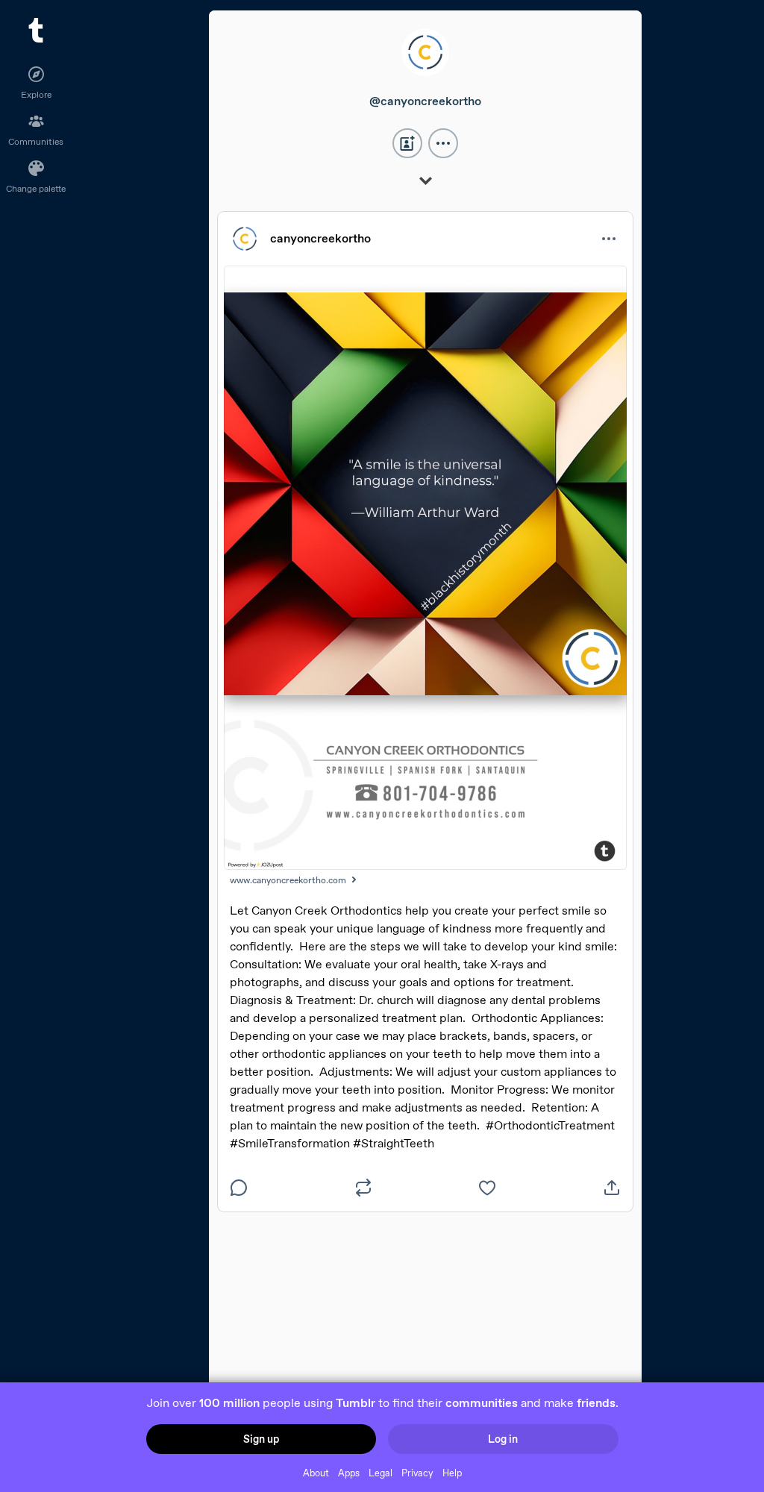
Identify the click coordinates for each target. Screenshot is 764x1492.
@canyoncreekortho (425, 101)
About (316, 1473)
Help (452, 1473)
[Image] (425, 568)
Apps (349, 1473)
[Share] (612, 1188)
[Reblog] (363, 1188)
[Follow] (407, 143)
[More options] (443, 143)
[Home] (35, 30)
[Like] (487, 1188)
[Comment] (239, 1188)
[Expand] (425, 182)
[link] (425, 56)
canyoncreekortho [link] (320, 238)
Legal (380, 1473)
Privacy (417, 1473)
